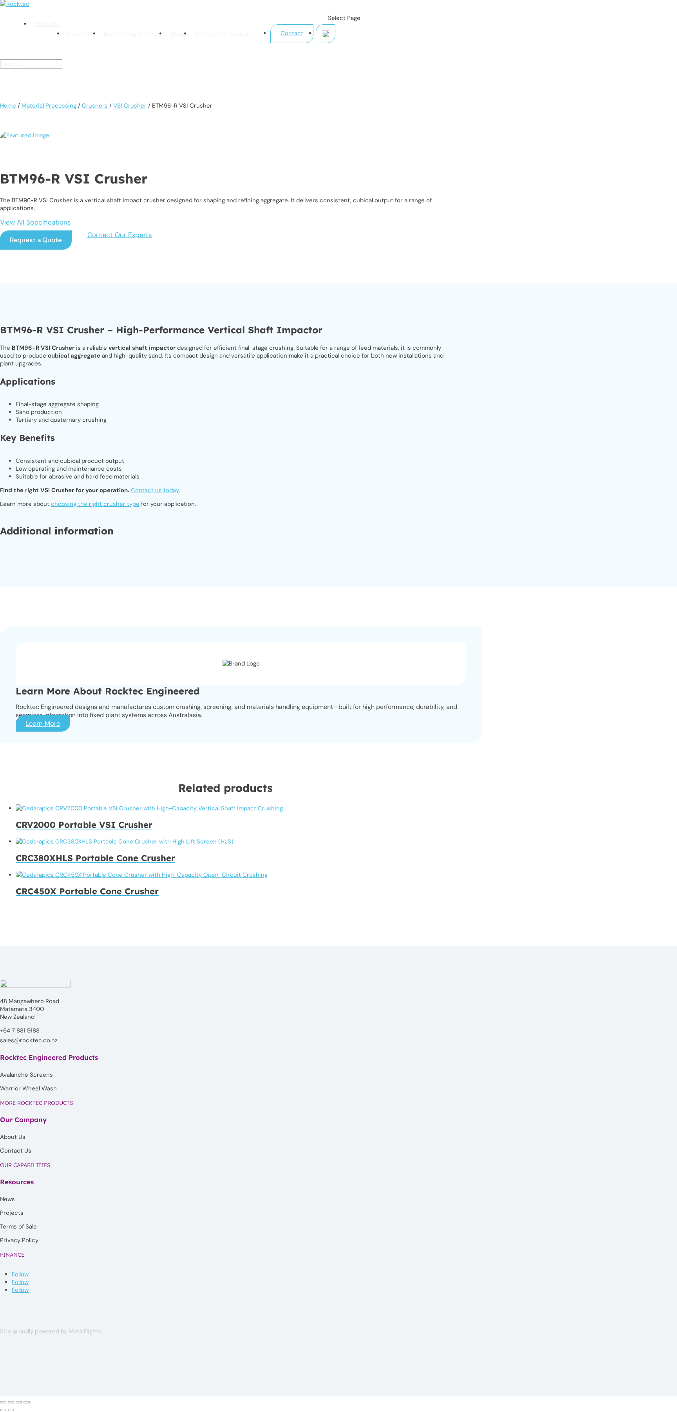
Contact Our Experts (119, 234)
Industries (82, 34)
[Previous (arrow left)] (3, 1410)
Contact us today (155, 490)
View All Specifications (35, 222)
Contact (292, 33)
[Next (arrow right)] (11, 1410)
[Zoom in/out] (3, 1402)
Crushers (95, 106)
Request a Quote (36, 240)
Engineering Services (133, 34)
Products (47, 24)
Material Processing (49, 106)
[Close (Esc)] (27, 1402)
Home (8, 106)
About (178, 34)
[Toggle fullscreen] (11, 1402)
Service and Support (223, 34)
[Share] (19, 1402)
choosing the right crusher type (95, 504)
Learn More (42, 723)
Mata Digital (85, 1331)
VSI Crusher (130, 106)
